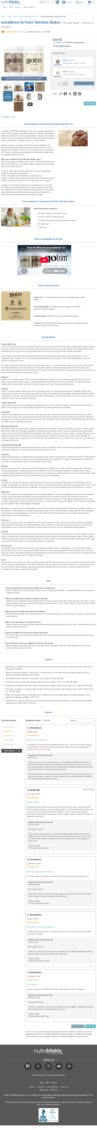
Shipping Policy (44, 1090)
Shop (5, 7)
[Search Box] (57, 2)
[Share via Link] (60, 94)
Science (18, 7)
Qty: (59, 83)
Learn (11, 7)
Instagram (48, 1066)
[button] (73, 42)
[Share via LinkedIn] (75, 94)
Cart (93, 2)
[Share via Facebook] (65, 94)
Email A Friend (89, 103)
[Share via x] (70, 94)
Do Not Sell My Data (52, 1087)
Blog (69, 1066)
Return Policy (54, 1090)
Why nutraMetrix (29, 7)
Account (69, 2)
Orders (81, 2)
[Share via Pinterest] (80, 94)
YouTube (58, 1066)
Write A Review (10, 751)
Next (88, 1026)
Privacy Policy (41, 1087)
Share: (55, 94)
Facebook (27, 1066)
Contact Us (32, 1087)
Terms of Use (64, 1087)
